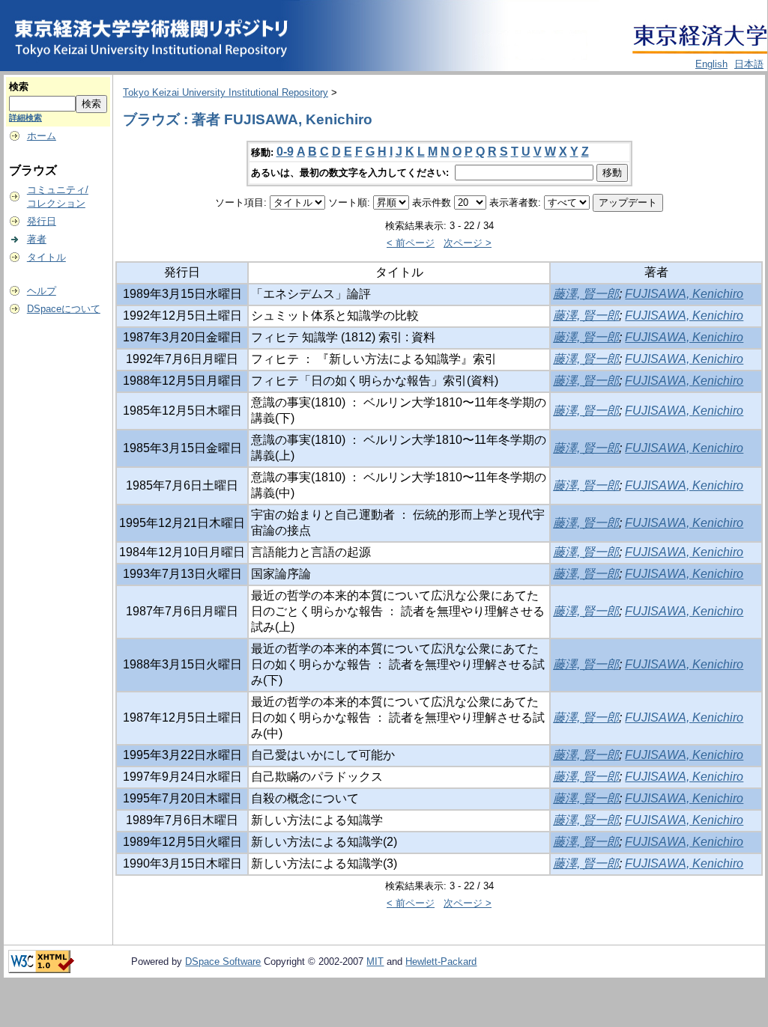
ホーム (41, 135)
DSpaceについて (63, 308)
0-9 (285, 151)
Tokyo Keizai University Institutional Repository (225, 92)
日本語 (749, 64)
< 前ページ (411, 243)
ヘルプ (41, 290)
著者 (36, 239)
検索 (18, 86)
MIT (375, 961)
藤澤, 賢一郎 (586, 293)
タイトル (46, 257)
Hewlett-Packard (441, 961)
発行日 (41, 221)
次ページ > (468, 243)
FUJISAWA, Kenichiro (684, 293)
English (711, 64)
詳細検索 (25, 117)
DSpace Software (223, 961)
